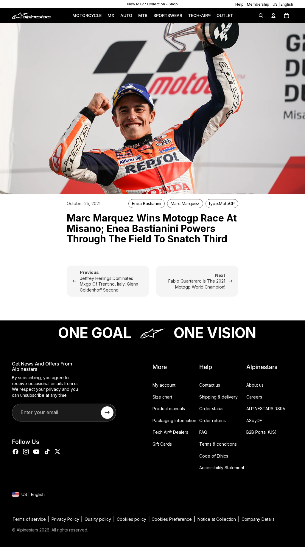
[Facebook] (15, 451)
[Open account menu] (273, 15)
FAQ (203, 432)
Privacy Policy (65, 519)
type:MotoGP (222, 203)
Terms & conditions (218, 444)
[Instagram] (25, 451)
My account (163, 385)
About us (255, 385)
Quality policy (98, 519)
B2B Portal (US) (261, 432)
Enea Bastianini (146, 203)
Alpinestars (27, 529)
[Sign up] (107, 412)
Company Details (258, 519)
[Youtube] (36, 451)
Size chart (162, 396)
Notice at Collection (216, 519)
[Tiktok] (47, 451)
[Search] (260, 15)
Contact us (209, 385)
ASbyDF (254, 420)
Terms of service (29, 519)
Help (239, 4)
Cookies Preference (172, 519)
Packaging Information (174, 420)
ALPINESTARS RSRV (266, 408)
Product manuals (168, 408)
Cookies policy (131, 519)
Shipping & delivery (218, 396)
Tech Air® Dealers (170, 432)
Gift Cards (162, 444)
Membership (258, 4)
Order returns (212, 420)
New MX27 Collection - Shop (152, 4)
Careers (254, 396)
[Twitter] (57, 451)
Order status (211, 408)
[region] (152, 4)
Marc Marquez (185, 203)
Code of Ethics (213, 455)
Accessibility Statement (221, 467)
